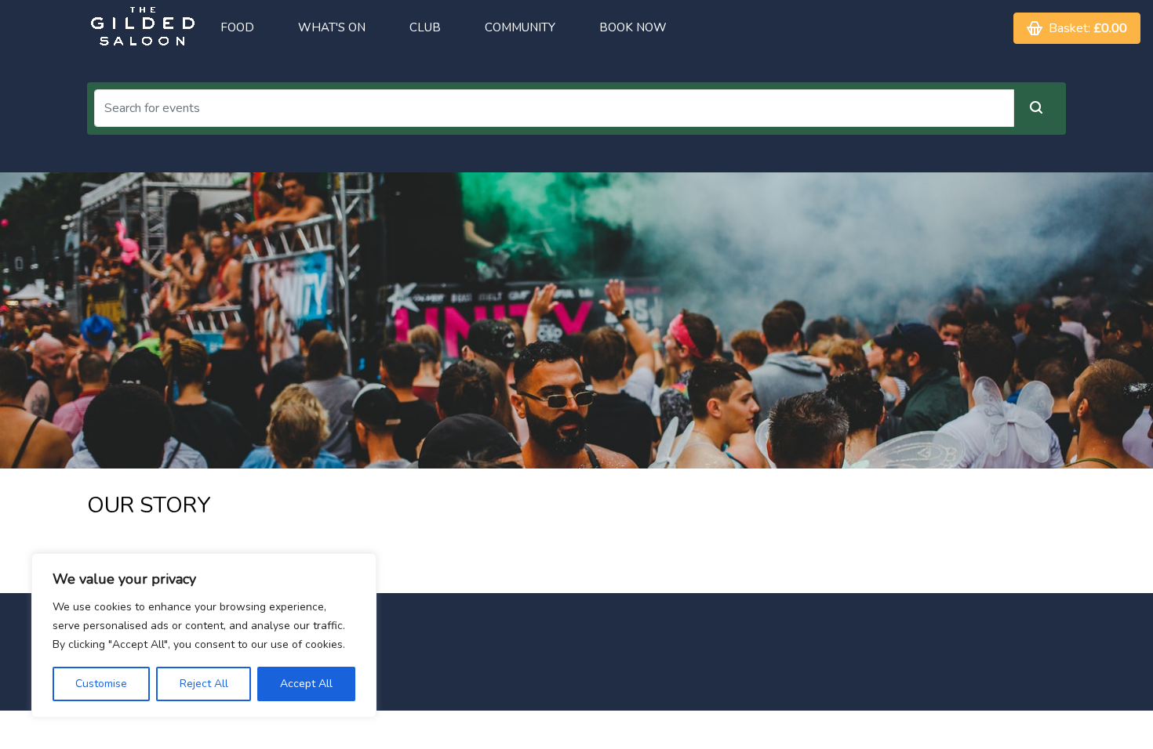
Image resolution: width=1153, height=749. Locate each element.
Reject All (204, 683)
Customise (101, 683)
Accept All (306, 683)
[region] (203, 635)
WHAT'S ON (332, 27)
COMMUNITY (520, 27)
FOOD (237, 27)
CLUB (425, 27)
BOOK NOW (633, 27)
